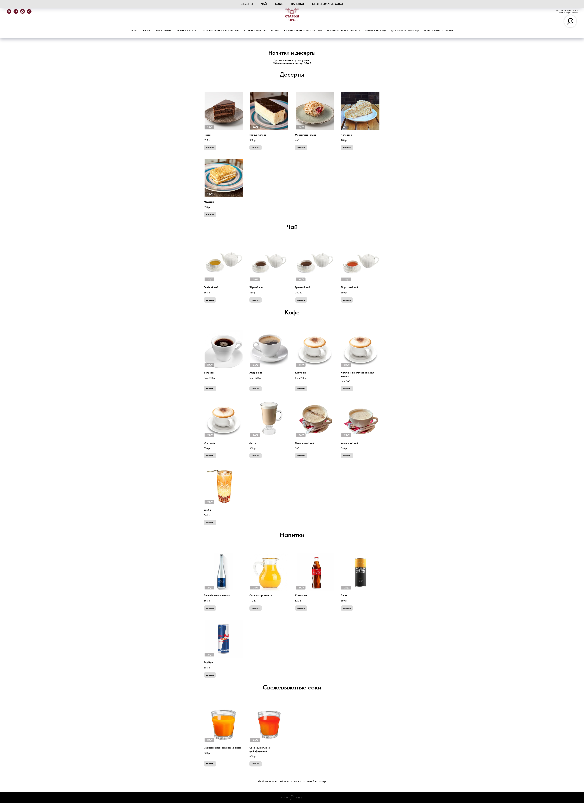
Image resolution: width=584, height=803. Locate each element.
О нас (134, 30)
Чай (264, 3)
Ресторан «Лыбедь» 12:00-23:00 (261, 30)
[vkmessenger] (22, 11)
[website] (9, 11)
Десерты (247, 3)
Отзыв (147, 30)
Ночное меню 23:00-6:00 (438, 30)
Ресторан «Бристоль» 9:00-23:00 (220, 30)
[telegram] (16, 11)
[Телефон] (29, 11)
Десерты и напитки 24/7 (405, 30)
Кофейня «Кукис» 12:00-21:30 (343, 30)
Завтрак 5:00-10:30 (187, 30)
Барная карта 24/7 (375, 30)
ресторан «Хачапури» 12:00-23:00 (303, 30)
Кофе (279, 3)
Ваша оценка (164, 30)
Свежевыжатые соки (327, 3)
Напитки (297, 3)
